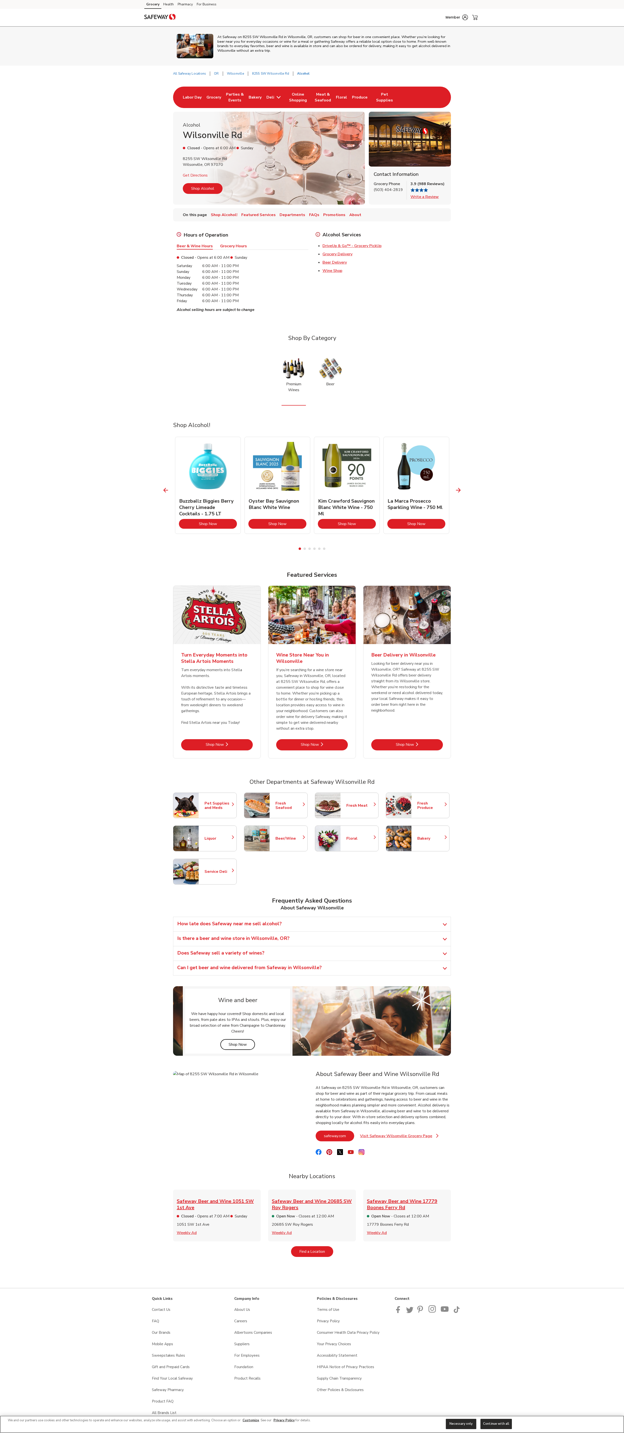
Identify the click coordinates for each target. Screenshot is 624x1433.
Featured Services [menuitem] (258, 215)
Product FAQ (163, 1401)
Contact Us (161, 1309)
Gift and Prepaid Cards (171, 1366)
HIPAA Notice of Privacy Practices (345, 1366)
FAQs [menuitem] (314, 215)
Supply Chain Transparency (339, 1378)
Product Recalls (247, 1378)
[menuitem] (192, 97)
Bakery (431, 838)
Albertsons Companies (253, 1332)
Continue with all (496, 1424)
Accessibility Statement (337, 1355)
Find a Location (316, 1251)
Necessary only (461, 1424)
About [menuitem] (355, 215)
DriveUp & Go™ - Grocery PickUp (351, 246)
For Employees (247, 1355)
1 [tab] (300, 548)
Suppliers (242, 1344)
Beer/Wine (289, 838)
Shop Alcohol (202, 188)
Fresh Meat (360, 805)
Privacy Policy (328, 1321)
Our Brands (161, 1332)
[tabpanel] (208, 485)
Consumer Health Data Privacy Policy (348, 1332)
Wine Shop (332, 270)
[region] (312, 1424)
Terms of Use (328, 1309)
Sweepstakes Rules (168, 1355)
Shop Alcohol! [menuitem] (224, 215)
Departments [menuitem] (292, 215)
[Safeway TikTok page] (456, 1311)
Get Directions (195, 175)
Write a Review (424, 196)
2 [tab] (304, 548)
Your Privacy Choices (334, 1344)
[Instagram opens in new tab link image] (432, 1311)
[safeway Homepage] (160, 17)
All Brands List (164, 1412)
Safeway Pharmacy (168, 1389)
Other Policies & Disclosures (340, 1389)
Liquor (218, 838)
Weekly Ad (187, 1232)
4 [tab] (314, 548)
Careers (240, 1321)
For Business (206, 4)
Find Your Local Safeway (172, 1378)
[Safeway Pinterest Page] (421, 1311)
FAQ (155, 1321)
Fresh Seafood (289, 805)
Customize (251, 1420)
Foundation (243, 1366)
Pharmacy (185, 4)
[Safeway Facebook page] (399, 1311)
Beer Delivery (334, 262)
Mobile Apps (162, 1344)
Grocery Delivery (337, 254)
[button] (457, 17)
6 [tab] (324, 548)
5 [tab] (319, 548)
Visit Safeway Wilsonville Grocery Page (399, 1137)
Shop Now (218, 524)
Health (168, 4)
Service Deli (218, 872)
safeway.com (339, 1136)
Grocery (152, 4)
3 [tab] (309, 548)
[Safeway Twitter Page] (410, 1311)
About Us (242, 1309)
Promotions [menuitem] (334, 215)
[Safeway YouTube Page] (444, 1311)
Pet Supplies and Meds (218, 805)
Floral (360, 838)
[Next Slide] (458, 490)
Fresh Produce (431, 805)
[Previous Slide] (165, 490)
